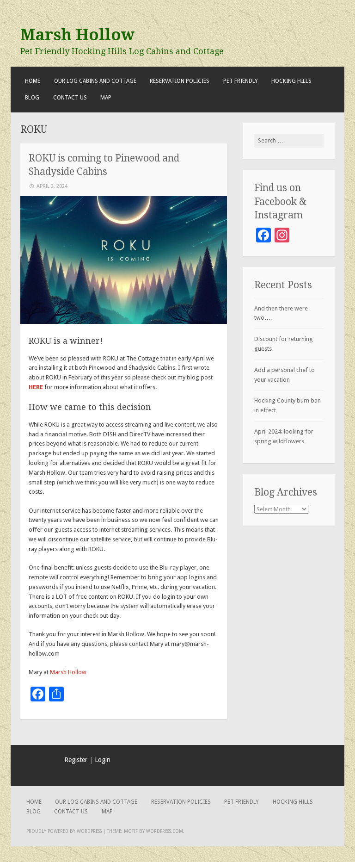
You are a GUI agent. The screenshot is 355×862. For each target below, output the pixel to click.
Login (102, 759)
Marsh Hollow (77, 34)
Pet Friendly (240, 81)
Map (105, 97)
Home (32, 81)
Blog (32, 97)
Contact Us (70, 97)
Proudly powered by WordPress (64, 831)
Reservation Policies (179, 81)
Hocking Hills (291, 81)
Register (75, 759)
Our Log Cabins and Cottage (95, 81)
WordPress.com (164, 831)
